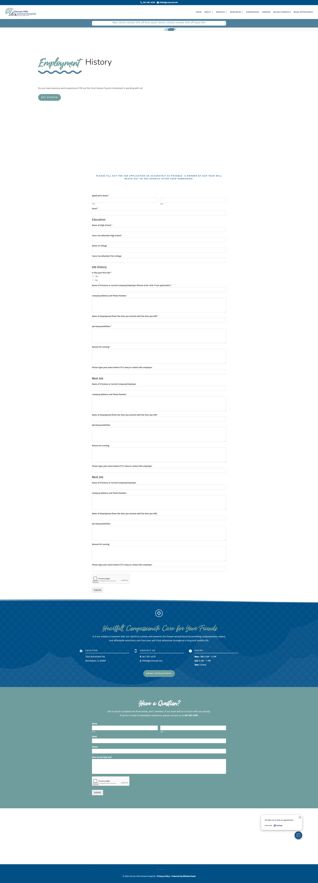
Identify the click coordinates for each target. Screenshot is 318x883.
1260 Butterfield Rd (95, 656)
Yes (96, 276)
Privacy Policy (163, 876)
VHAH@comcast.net (152, 660)
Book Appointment (303, 12)
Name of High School (102, 225)
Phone (95, 747)
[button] (298, 835)
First (93, 204)
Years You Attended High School (107, 235)
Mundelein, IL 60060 (95, 660)
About (207, 12)
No (96, 280)
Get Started (49, 97)
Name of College (99, 246)
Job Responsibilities (102, 326)
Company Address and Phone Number (109, 296)
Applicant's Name (100, 195)
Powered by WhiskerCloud (184, 876)
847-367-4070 (149, 656)
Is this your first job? (102, 273)
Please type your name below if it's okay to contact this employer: (122, 367)
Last (161, 204)
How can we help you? (102, 757)
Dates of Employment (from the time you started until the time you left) (125, 316)
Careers (266, 12)
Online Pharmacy (282, 12)
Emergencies (252, 12)
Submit (97, 590)
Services (220, 12)
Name (95, 723)
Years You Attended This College (106, 256)
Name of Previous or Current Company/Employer (114, 384)
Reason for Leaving (101, 347)
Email (95, 208)
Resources (235, 12)
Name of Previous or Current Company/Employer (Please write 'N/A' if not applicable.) (132, 285)
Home (198, 12)
